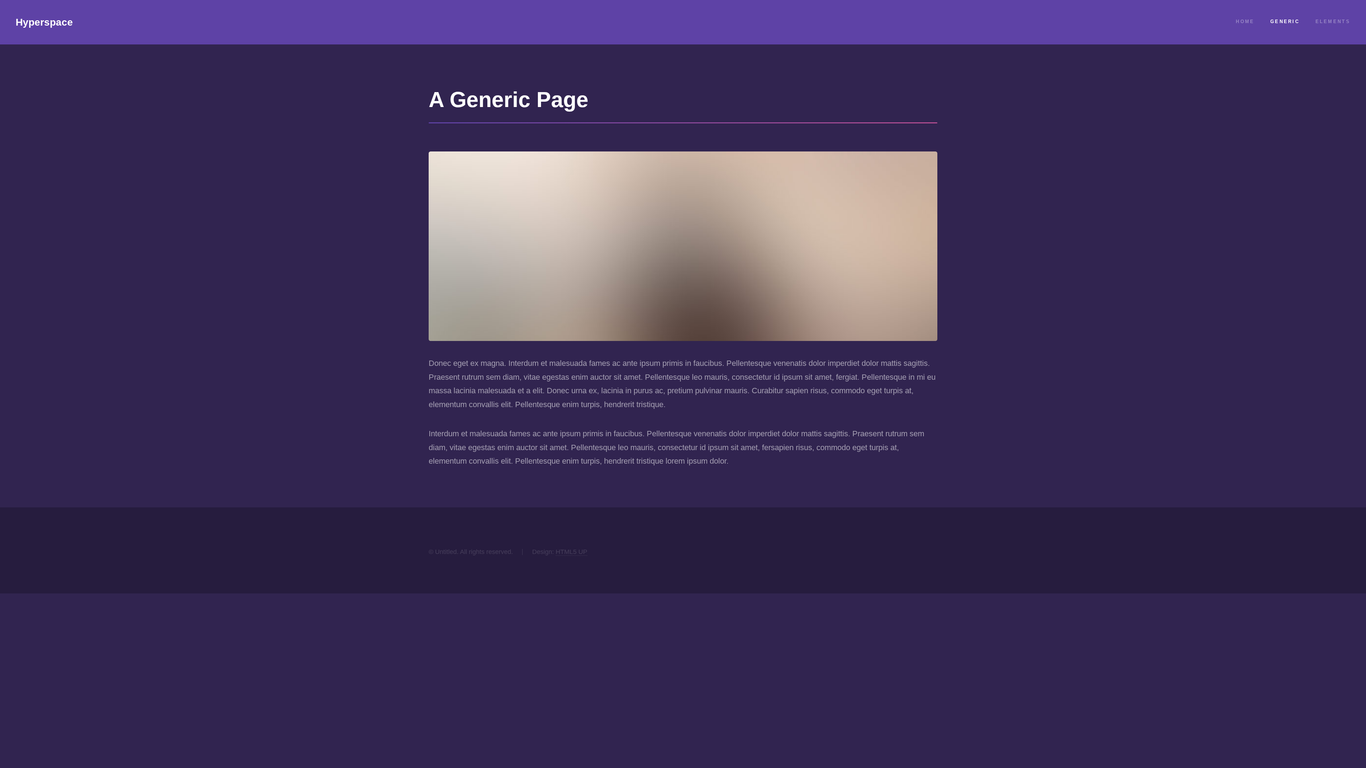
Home (1245, 21)
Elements (1332, 21)
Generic (1284, 21)
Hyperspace (44, 22)
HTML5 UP (571, 551)
